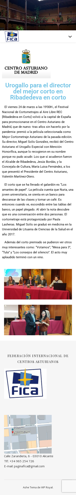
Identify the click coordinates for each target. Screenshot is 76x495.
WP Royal (47, 487)
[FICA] (12, 36)
